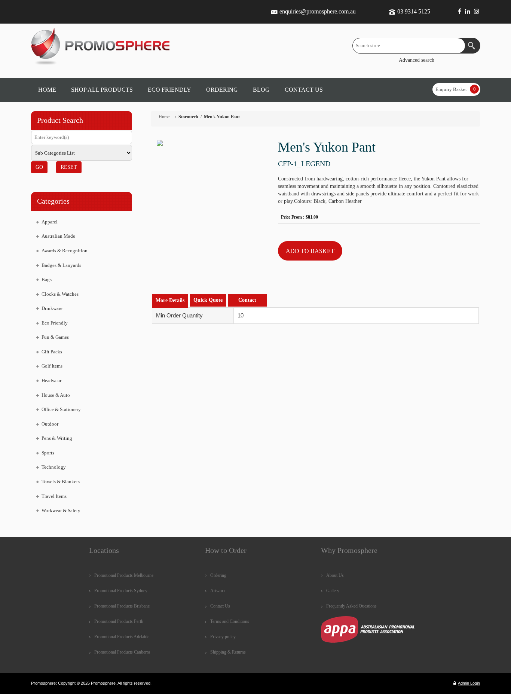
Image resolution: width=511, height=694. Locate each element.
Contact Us (220, 606)
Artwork (218, 590)
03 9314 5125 (413, 11)
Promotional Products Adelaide (121, 636)
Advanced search (416, 60)
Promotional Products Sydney (120, 590)
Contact (247, 300)
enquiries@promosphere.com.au (317, 11)
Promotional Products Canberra (122, 652)
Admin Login (469, 683)
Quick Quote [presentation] (208, 300)
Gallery (332, 590)
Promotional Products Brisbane (122, 606)
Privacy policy (223, 636)
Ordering (218, 575)
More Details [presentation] (170, 300)
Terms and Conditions (229, 621)
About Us (335, 575)
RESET (69, 167)
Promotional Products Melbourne (123, 575)
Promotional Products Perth (118, 621)
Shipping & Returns (228, 652)
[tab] (170, 301)
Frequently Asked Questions (351, 606)
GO (39, 167)
